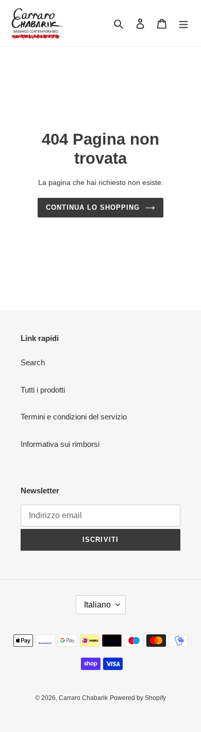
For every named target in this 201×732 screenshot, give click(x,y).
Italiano (97, 604)
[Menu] (183, 23)
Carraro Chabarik (83, 698)
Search (33, 362)
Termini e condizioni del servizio (74, 416)
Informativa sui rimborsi (60, 444)
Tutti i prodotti (43, 389)
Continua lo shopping (93, 207)
